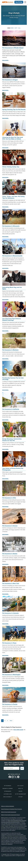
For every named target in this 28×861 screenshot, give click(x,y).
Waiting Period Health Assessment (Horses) (10, 815)
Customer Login (8, 794)
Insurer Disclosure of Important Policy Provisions (11, 809)
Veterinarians (7, 791)
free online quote (18, 729)
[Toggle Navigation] (25, 2)
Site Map (20, 796)
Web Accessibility (7, 796)
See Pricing (19, 2)
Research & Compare (8, 788)
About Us (20, 788)
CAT (16, 28)
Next (11, 720)
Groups (20, 791)
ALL (19, 28)
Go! (22, 768)
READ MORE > (5, 60)
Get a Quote (20, 785)
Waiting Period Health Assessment (8, 812)
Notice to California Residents (7, 806)
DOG (12, 28)
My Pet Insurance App (20, 794)
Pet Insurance (7, 785)
